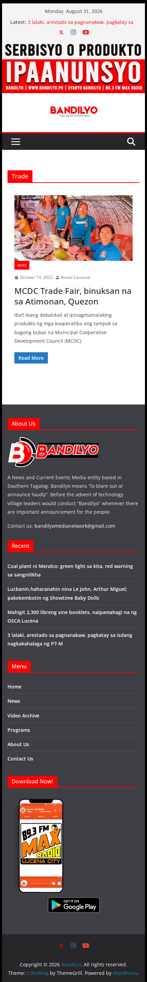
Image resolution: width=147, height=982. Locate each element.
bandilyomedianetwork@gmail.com (75, 526)
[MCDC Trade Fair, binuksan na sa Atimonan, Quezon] (73, 228)
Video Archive (23, 715)
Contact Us (20, 758)
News (22, 265)
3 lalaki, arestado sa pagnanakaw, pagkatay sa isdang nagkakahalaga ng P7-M (80, 25)
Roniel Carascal (75, 277)
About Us (18, 744)
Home (15, 686)
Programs (19, 730)
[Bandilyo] (73, 44)
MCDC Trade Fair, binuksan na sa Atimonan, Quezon (73, 296)
